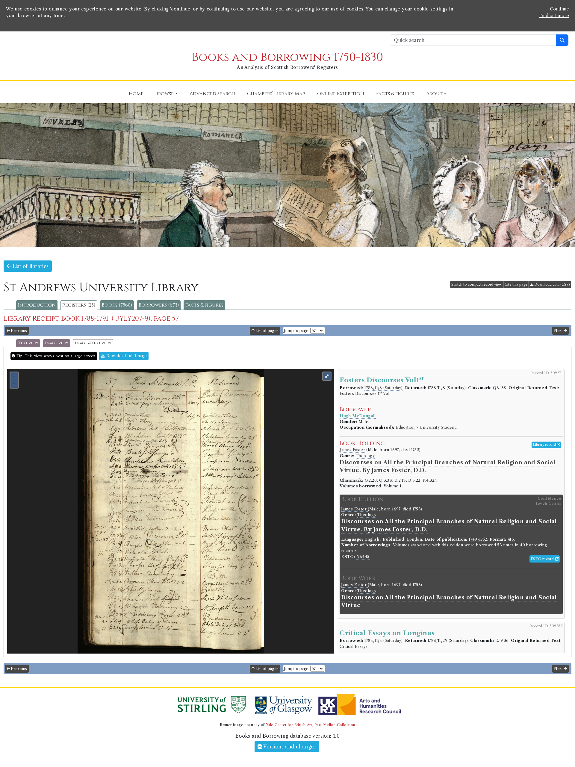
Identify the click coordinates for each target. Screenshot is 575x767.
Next (559, 330)
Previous (18, 330)
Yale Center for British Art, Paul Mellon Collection (310, 725)
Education (405, 427)
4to (511, 539)
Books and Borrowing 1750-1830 (287, 57)
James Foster (353, 450)
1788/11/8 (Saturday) (383, 388)
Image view (56, 343)
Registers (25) (78, 305)
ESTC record (543, 559)
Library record (545, 444)
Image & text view (93, 343)
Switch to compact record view (476, 284)
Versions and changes (289, 747)
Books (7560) (117, 305)
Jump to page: (296, 330)
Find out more (554, 15)
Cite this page (516, 284)
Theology (365, 456)
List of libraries (30, 266)
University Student (438, 427)
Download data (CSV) (551, 284)
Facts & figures (204, 305)
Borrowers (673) (159, 305)
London (414, 539)
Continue (559, 9)
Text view (28, 343)
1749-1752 (478, 539)
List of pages (267, 330)
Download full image (126, 356)
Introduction (37, 305)
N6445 (363, 556)
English (371, 539)
